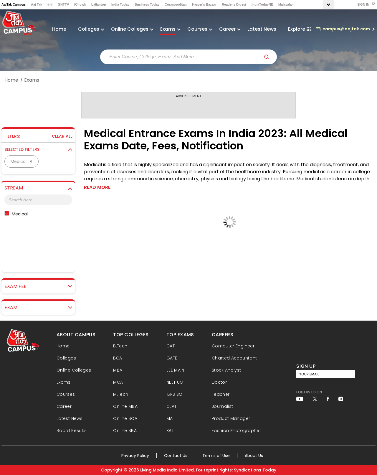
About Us (254, 455)
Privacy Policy (135, 455)
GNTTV (63, 4)
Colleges (66, 358)
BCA (117, 358)
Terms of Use (216, 455)
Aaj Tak (36, 4)
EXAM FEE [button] (15, 286)
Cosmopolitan (176, 4)
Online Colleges (74, 370)
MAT (170, 418)
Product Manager (231, 418)
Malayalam (286, 4)
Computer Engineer (233, 346)
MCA (118, 382)
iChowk (80, 4)
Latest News (261, 29)
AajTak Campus (13, 4)
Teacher (221, 394)
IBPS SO (174, 394)
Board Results (72, 430)
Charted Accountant (234, 358)
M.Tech (120, 394)
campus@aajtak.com (346, 29)
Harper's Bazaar (204, 4)
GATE (171, 358)
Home (59, 29)
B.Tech (120, 346)
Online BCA (125, 418)
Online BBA (125, 430)
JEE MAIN (175, 370)
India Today (120, 4)
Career (64, 406)
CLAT (171, 406)
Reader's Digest (234, 4)
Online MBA (125, 406)
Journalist (222, 406)
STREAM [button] (13, 188)
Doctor (219, 382)
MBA (117, 370)
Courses (66, 394)
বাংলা (49, 4)
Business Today (147, 4)
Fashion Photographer (236, 430)
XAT (170, 430)
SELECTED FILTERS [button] (21, 149)
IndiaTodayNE (262, 4)
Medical (20, 214)
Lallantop (98, 4)
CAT (170, 346)
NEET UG (174, 382)
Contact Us (175, 455)
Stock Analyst (226, 370)
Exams (64, 382)
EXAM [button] (10, 307)
